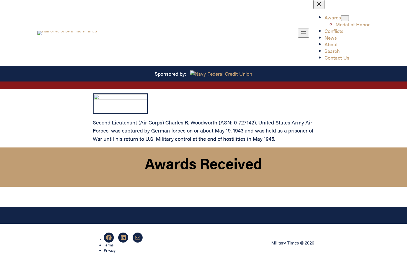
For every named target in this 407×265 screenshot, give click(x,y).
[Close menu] (318, 4)
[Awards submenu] (345, 18)
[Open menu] (303, 33)
